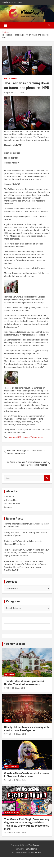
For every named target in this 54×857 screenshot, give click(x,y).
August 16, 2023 (11, 93)
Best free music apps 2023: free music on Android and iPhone (26, 452)
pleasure (26, 437)
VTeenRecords (34, 845)
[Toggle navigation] (5, 25)
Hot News (9, 674)
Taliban (33, 437)
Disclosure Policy (12, 503)
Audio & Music (11, 767)
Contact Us (9, 496)
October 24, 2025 (11, 688)
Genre (8, 721)
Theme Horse (30, 849)
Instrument (10, 79)
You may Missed (14, 643)
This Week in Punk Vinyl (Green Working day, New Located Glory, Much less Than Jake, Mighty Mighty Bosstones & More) (26, 553)
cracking (13, 437)
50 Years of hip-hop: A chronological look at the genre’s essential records (27, 463)
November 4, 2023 (12, 734)
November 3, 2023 (12, 832)
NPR (19, 437)
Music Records (12, 813)
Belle (22, 93)
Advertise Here (11, 500)
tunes (40, 437)
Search (47, 478)
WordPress (36, 852)
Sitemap (8, 507)
